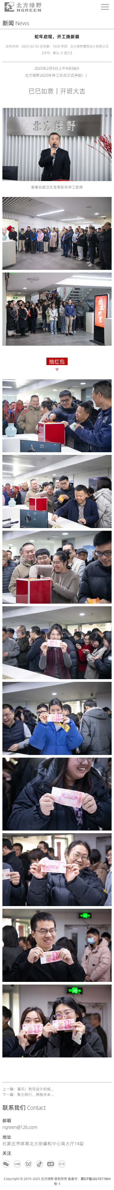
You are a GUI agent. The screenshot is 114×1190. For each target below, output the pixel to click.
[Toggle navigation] (105, 7)
